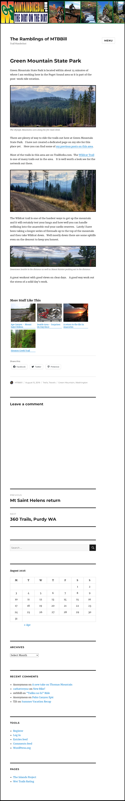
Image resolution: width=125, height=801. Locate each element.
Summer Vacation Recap (36, 701)
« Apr (27, 624)
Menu (108, 40)
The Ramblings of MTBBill (38, 38)
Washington (81, 382)
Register (18, 730)
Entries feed (20, 739)
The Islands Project (24, 777)
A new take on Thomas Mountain (52, 684)
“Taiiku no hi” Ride (38, 693)
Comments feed (22, 743)
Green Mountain (66, 382)
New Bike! (39, 688)
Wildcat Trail (86, 154)
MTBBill (19, 382)
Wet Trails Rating (23, 781)
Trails (45, 382)
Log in (17, 735)
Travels (52, 382)
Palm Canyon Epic (43, 697)
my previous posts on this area (74, 146)
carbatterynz (21, 688)
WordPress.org (22, 747)
